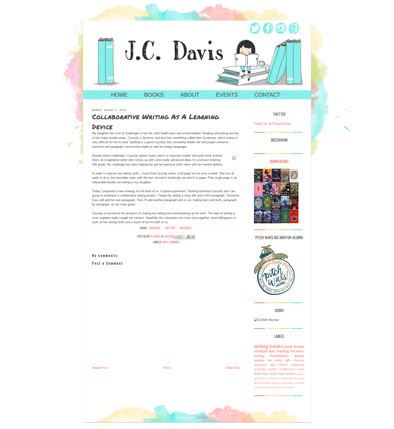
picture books (269, 387)
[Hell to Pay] (267, 181)
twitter (170, 228)
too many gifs (279, 360)
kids (165, 242)
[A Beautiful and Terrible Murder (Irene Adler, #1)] (276, 208)
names (257, 387)
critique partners (289, 378)
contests (260, 351)
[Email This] (176, 237)
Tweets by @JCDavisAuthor (272, 123)
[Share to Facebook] (189, 237)
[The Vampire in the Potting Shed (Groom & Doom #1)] (276, 223)
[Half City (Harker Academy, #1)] (294, 195)
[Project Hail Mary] (285, 194)
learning (174, 242)
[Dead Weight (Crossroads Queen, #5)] (267, 223)
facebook (154, 228)
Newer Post (99, 368)
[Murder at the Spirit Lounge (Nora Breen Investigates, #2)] (294, 222)
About (189, 95)
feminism (266, 383)
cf (266, 378)
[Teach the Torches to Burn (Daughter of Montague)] (285, 222)
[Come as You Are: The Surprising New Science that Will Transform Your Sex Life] (258, 194)
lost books (298, 383)
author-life (298, 364)
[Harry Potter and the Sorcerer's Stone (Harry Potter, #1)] (285, 181)
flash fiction (270, 373)
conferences (287, 369)
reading (283, 351)
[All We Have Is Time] (267, 194)
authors (299, 356)
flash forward (287, 373)
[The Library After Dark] (267, 208)
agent (257, 378)
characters (273, 378)
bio (262, 378)
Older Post (233, 368)
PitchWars (297, 351)
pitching (259, 356)
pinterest (185, 228)
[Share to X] (184, 237)
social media (287, 387)
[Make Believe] (294, 180)
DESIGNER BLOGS (207, 417)
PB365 (283, 364)
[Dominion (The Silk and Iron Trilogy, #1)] (276, 181)
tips (272, 351)
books (276, 346)
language (288, 383)
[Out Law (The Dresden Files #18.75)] (285, 208)
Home (119, 95)
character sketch (265, 369)
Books (154, 95)
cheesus (299, 360)
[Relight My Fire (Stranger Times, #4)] (276, 195)
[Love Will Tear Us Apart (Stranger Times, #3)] (258, 208)
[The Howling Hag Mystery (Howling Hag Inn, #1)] (258, 181)
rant (279, 387)
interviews (260, 364)
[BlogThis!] (180, 237)
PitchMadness (279, 356)
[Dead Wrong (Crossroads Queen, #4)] (258, 223)
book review (294, 347)
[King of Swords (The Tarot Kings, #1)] (294, 208)
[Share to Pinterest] (193, 237)
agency (300, 374)
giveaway (277, 383)
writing (261, 346)
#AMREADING (279, 161)
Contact (267, 95)
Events (227, 95)
